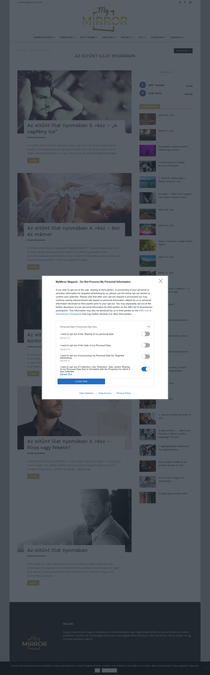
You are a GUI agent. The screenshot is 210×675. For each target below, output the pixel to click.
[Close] (162, 282)
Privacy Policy (123, 393)
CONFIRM (81, 381)
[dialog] (105, 337)
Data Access (105, 393)
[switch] (145, 334)
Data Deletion (86, 393)
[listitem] (105, 326)
